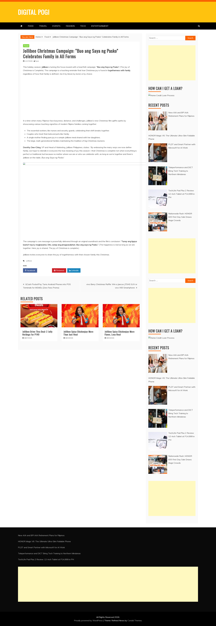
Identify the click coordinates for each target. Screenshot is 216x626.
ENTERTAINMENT (99, 26)
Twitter (45, 270)
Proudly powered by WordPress (88, 620)
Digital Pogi (34, 11)
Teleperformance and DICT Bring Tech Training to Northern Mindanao (49, 553)
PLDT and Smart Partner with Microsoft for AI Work (41, 547)
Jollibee (29, 261)
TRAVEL (43, 26)
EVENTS (56, 26)
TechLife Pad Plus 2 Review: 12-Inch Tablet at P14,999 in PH (46, 559)
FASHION (70, 26)
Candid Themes (135, 620)
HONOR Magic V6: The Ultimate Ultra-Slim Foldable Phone (44, 541)
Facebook (30, 270)
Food (26, 45)
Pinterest (60, 270)
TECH (83, 26)
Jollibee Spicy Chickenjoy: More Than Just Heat (78, 333)
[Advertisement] (172, 62)
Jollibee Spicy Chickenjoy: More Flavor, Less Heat (119, 333)
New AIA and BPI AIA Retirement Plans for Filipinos (41, 535)
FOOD (31, 26)
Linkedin (75, 270)
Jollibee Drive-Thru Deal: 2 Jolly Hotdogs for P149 (37, 333)
